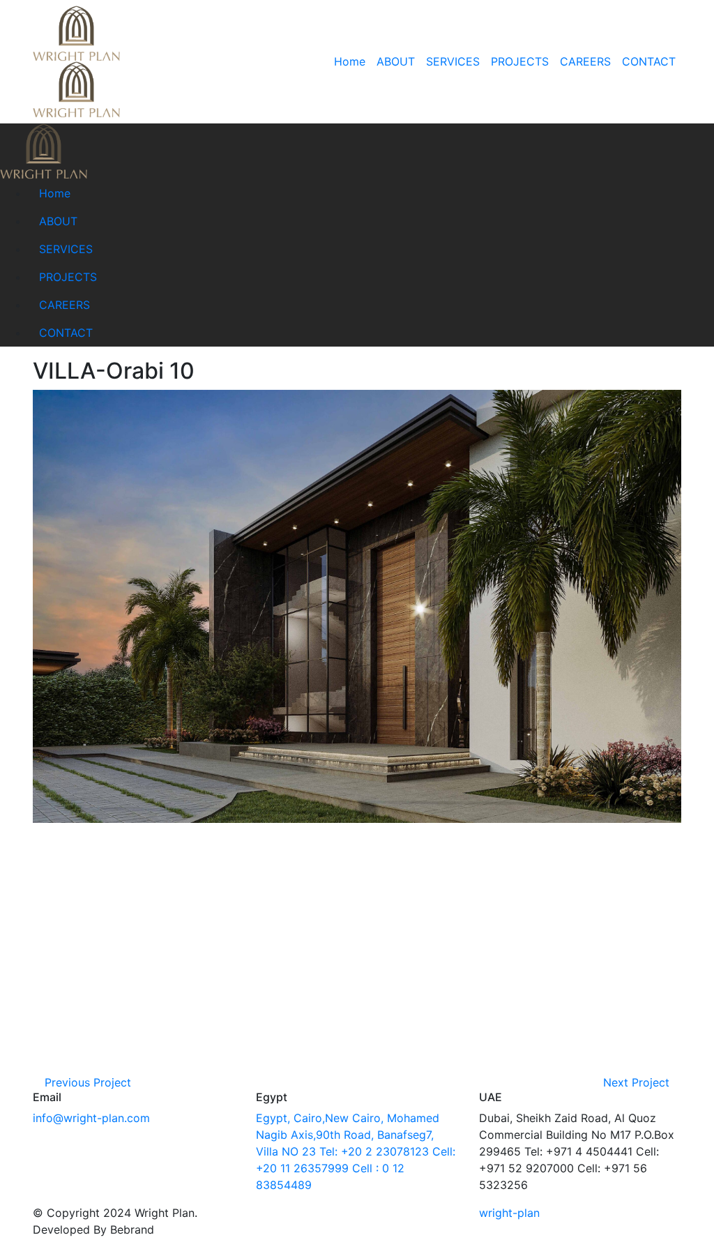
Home (349, 61)
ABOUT (396, 61)
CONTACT (649, 61)
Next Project (638, 1082)
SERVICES (453, 61)
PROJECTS (520, 61)
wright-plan (509, 1213)
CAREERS (585, 61)
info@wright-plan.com (91, 1118)
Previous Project (86, 1082)
